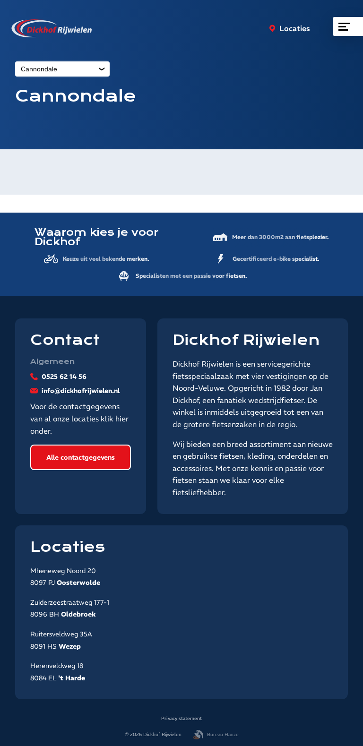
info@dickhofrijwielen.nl (81, 390)
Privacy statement (181, 718)
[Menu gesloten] (348, 26)
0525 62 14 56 (64, 376)
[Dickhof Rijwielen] (51, 28)
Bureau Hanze (223, 734)
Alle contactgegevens (80, 457)
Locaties (294, 28)
